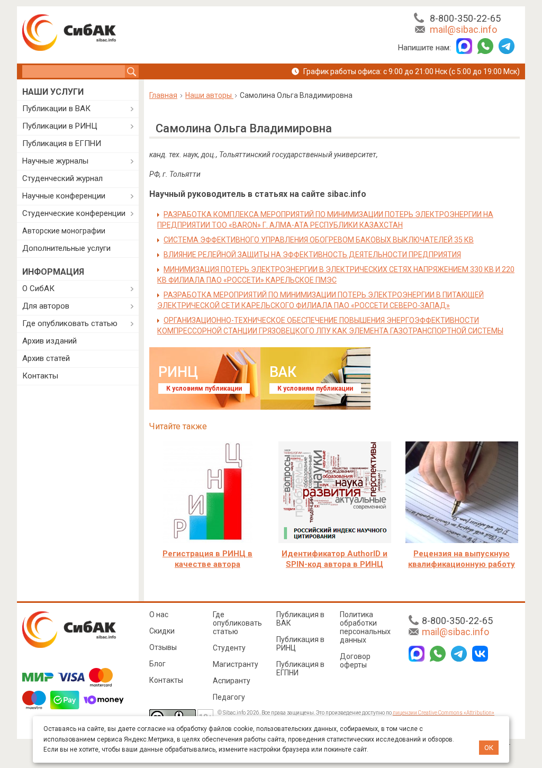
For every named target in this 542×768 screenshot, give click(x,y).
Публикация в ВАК (300, 618)
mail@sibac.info (463, 29)
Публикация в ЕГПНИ (61, 143)
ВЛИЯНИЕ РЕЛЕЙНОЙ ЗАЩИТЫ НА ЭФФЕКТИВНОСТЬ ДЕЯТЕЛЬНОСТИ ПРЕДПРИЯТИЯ (312, 254)
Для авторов (45, 306)
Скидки (162, 631)
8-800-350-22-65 (465, 18)
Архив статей (46, 358)
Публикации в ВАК (56, 108)
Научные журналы (55, 161)
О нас (158, 614)
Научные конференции (63, 196)
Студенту (229, 648)
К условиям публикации (204, 388)
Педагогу (229, 697)
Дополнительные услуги (66, 248)
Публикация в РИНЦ (300, 643)
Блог (157, 663)
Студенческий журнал (62, 178)
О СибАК (38, 288)
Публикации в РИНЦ (59, 126)
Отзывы (163, 647)
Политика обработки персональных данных (365, 627)
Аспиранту (231, 680)
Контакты (40, 376)
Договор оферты (355, 660)
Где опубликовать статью (70, 323)
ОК (488, 748)
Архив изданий (49, 341)
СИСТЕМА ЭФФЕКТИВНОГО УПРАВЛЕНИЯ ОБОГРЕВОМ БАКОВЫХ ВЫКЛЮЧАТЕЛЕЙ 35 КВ (319, 240)
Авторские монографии (63, 231)
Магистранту (235, 664)
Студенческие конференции (73, 213)
